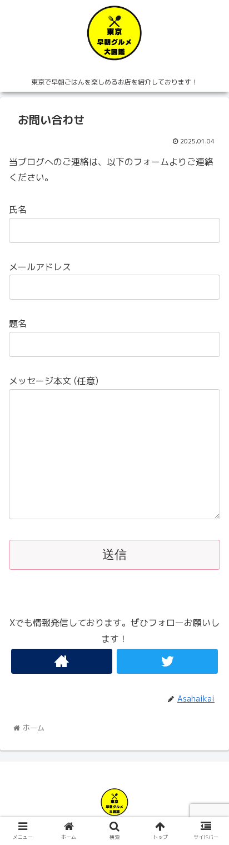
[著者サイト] (61, 661)
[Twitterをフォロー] (167, 661)
